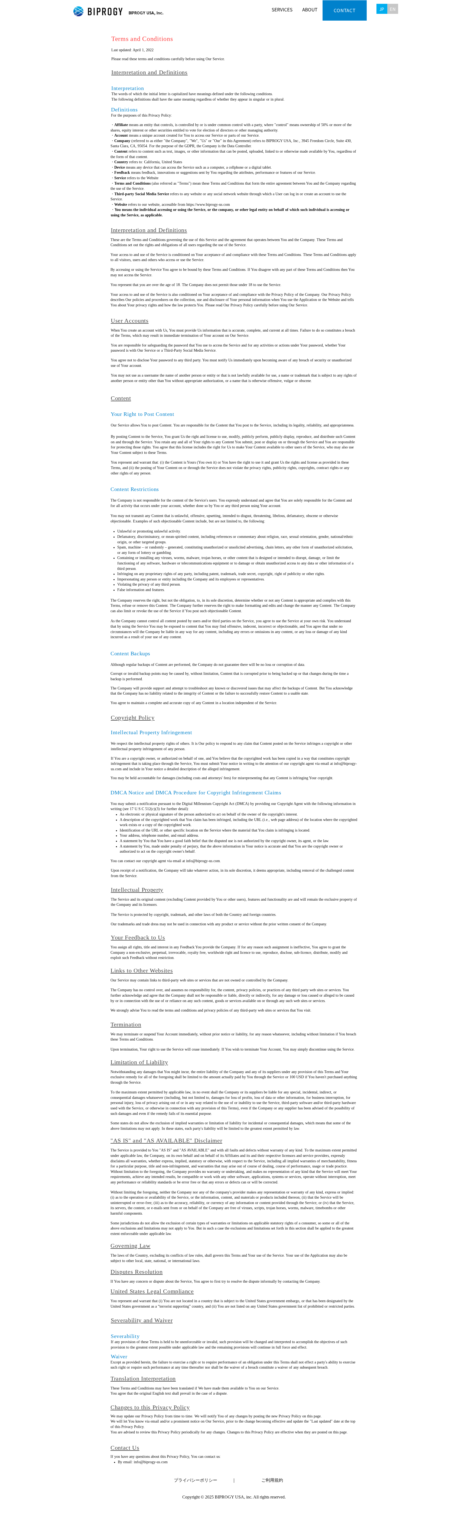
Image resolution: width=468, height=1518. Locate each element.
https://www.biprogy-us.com (208, 205)
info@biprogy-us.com (203, 861)
